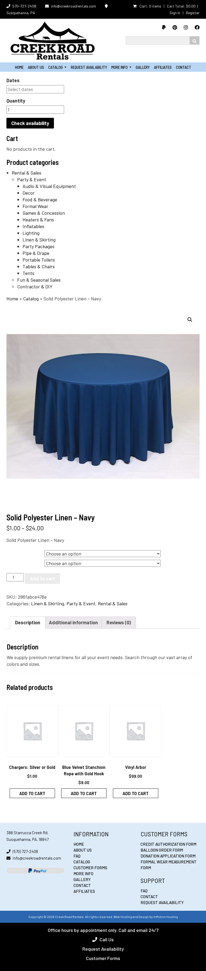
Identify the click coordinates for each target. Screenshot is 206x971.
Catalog (57, 67)
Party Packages (38, 246)
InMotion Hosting (165, 917)
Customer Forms (90, 867)
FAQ (76, 855)
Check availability (30, 123)
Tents (28, 273)
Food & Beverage (40, 199)
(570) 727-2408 (25, 851)
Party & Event (31, 179)
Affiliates (163, 67)
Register (193, 12)
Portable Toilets (39, 260)
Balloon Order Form (162, 850)
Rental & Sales (26, 173)
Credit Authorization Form (168, 844)
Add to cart (42, 578)
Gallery (143, 67)
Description (27, 622)
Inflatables (33, 226)
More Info (121, 67)
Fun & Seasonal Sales (39, 280)
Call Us (107, 939)
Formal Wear (35, 206)
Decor (29, 193)
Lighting (31, 233)
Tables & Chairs (39, 266)
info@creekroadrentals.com (73, 6)
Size (12, 552)
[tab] (27, 623)
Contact (183, 67)
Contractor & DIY (35, 286)
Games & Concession (44, 213)
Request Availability (89, 67)
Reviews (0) (118, 622)
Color (13, 562)
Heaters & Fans (38, 219)
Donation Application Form (168, 855)
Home (19, 67)
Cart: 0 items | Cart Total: (167, 6)
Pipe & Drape (36, 253)
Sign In (175, 12)
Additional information (73, 622)
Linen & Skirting (39, 240)
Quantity (15, 101)
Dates (13, 80)
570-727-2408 (24, 6)
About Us (36, 67)
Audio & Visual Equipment (49, 186)
